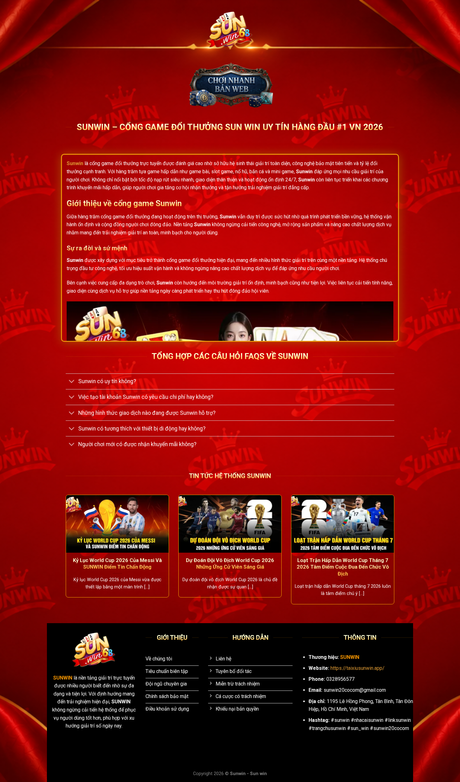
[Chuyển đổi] (72, 382)
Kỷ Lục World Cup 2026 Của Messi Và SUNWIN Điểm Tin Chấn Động (117, 563)
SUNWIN (63, 678)
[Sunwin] (230, 30)
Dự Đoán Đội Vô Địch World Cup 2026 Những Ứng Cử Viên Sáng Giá (230, 563)
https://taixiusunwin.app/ (357, 668)
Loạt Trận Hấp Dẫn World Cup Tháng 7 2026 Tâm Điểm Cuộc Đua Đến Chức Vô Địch (343, 567)
